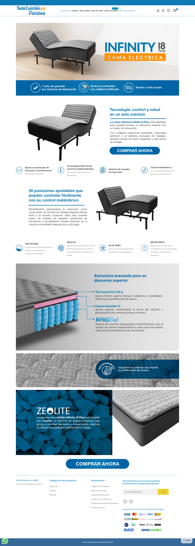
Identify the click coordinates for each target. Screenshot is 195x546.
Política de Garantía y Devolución (104, 503)
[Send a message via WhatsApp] (5, 541)
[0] (174, 10)
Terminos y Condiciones (101, 499)
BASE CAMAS (85, 11)
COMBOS (74, 11)
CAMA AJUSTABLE (111, 10)
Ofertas (52, 495)
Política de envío (98, 507)
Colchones (53, 486)
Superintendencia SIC (100, 495)
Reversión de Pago (99, 491)
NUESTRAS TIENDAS (127, 11)
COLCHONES (65, 11)
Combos (53, 491)
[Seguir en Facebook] (125, 501)
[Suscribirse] (163, 492)
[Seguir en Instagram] (131, 501)
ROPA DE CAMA (97, 11)
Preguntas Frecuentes (100, 486)
